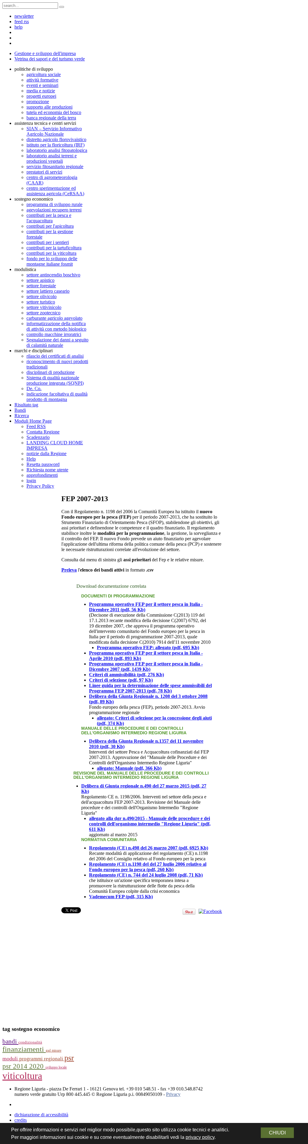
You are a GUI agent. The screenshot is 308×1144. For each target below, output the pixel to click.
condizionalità (30, 1042)
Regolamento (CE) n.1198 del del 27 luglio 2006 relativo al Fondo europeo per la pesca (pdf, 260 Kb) (147, 867)
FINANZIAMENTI (24, 1049)
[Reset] (61, 7)
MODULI (10, 1059)
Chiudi (277, 1132)
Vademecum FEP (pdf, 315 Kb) (121, 896)
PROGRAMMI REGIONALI (41, 1059)
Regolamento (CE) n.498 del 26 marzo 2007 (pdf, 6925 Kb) (148, 847)
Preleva (69, 569)
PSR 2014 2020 (23, 1066)
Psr (69, 1057)
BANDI (10, 1041)
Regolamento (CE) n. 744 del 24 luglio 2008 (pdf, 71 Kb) (146, 874)
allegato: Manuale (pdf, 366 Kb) (129, 768)
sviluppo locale (56, 1067)
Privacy (173, 1094)
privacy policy (200, 1137)
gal (49, 1050)
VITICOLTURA (22, 1075)
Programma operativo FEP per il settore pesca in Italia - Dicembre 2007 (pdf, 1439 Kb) (146, 666)
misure (56, 1050)
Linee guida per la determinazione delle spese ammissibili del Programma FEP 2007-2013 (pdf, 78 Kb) (150, 688)
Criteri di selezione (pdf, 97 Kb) (121, 680)
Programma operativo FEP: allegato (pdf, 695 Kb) (148, 647)
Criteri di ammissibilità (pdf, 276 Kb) (126, 674)
